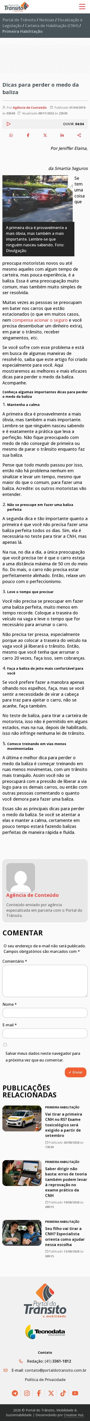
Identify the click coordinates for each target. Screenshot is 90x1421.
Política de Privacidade (45, 1379)
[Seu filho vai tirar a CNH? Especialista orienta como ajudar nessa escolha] (22, 1233)
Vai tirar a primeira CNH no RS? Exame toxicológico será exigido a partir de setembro (63, 1124)
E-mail (9, 1025)
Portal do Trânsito (19, 19)
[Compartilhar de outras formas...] (79, 135)
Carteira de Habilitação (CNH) (51, 25)
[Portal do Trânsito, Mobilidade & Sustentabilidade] (45, 1300)
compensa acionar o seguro (40, 320)
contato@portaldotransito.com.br (55, 1370)
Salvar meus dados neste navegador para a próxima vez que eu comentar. (43, 1057)
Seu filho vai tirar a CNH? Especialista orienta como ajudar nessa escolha (65, 1236)
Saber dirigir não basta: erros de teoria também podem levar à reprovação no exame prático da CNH (66, 1182)
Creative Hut (74, 1415)
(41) (58, 1361)
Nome (9, 1004)
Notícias (46, 19)
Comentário (14, 961)
